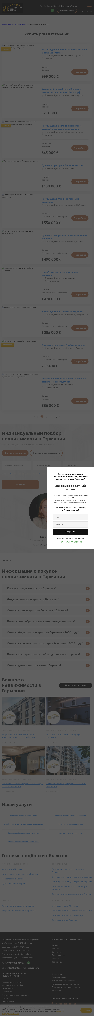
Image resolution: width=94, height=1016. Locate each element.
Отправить (70, 531)
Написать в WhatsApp (70, 541)
